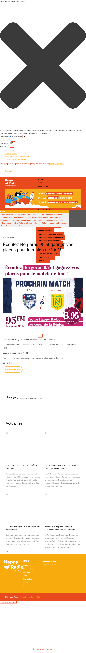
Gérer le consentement (8, 602)
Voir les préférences (22, 164)
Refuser (11, 164)
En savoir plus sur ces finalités (15, 159)
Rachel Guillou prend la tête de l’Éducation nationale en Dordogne (38, 220)
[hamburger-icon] (78, 180)
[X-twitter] (71, 219)
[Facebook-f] (75, 219)
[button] (43, 66)
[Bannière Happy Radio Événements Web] (43, 208)
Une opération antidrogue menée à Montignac (19, 214)
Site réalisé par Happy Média (29, 597)
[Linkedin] (83, 219)
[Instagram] (79, 219)
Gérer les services (10, 154)
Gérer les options (10, 151)
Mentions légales (10, 171)
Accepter (4, 164)
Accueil (40, 179)
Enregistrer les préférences (40, 164)
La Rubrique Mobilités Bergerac (50, 235)
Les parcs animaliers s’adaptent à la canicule (19, 223)
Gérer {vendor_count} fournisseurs (16, 156)
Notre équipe (43, 187)
